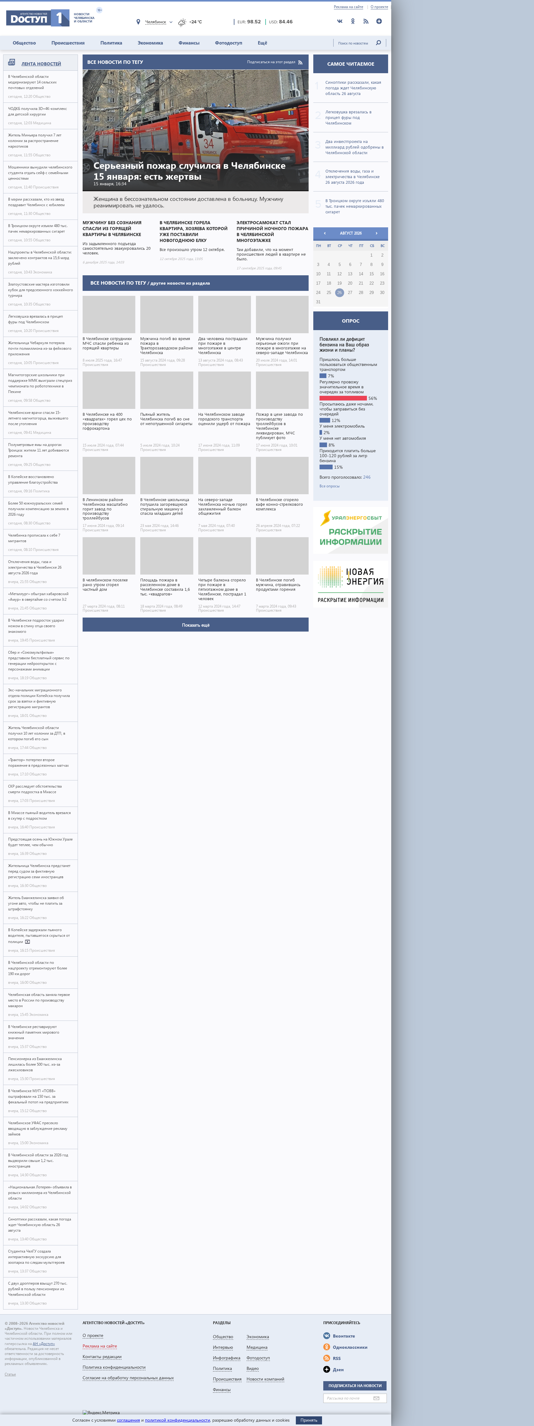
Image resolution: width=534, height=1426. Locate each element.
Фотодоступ (228, 43)
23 (382, 283)
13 (350, 274)
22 (371, 283)
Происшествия (68, 43)
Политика (111, 43)
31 (318, 302)
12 (339, 274)
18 (329, 283)
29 (371, 293)
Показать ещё (195, 625)
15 (371, 274)
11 (329, 274)
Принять (309, 1420)
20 (350, 283)
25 (329, 293)
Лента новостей (41, 64)
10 (318, 274)
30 (382, 293)
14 (361, 274)
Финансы (189, 43)
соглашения (128, 1420)
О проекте (379, 7)
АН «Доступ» (44, 1343)
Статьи (10, 1374)
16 (382, 274)
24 (318, 293)
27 (350, 293)
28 (361, 293)
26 (339, 293)
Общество (24, 43)
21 (361, 283)
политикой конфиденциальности (177, 1420)
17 (318, 283)
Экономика (150, 43)
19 (339, 283)
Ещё (262, 43)
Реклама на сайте (348, 7)
